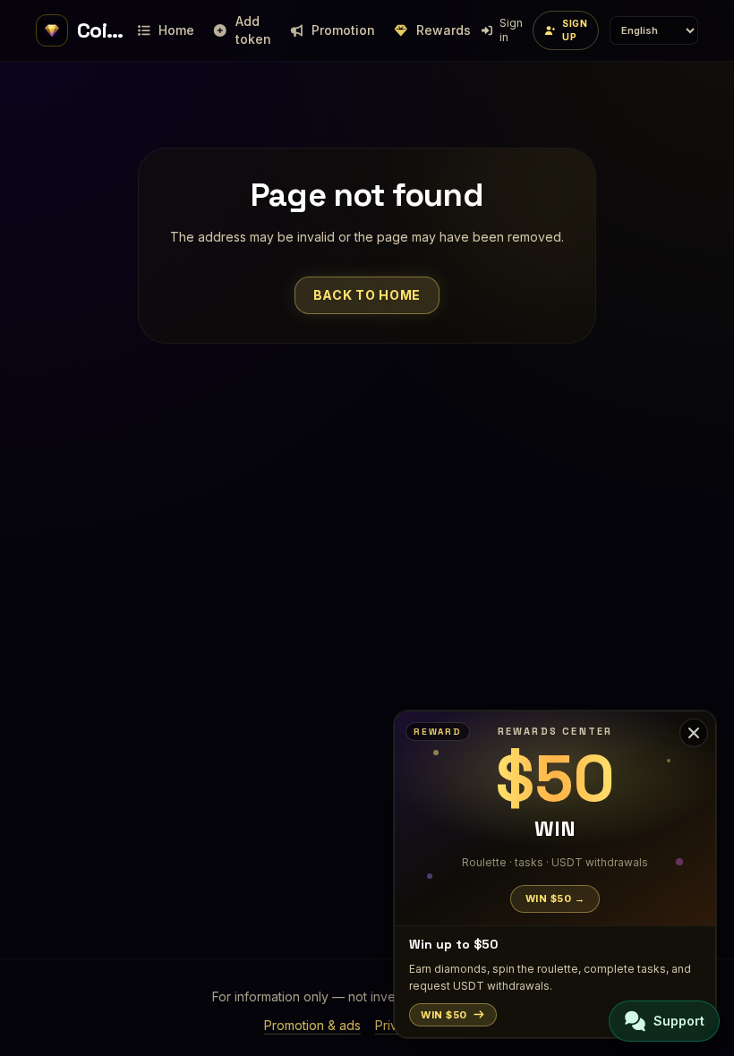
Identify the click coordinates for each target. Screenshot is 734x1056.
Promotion (343, 30)
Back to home (367, 294)
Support (678, 1020)
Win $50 (444, 1015)
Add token (253, 30)
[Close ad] (693, 733)
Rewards (443, 30)
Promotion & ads (312, 1025)
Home (176, 30)
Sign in (511, 30)
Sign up (574, 30)
